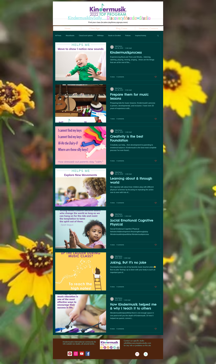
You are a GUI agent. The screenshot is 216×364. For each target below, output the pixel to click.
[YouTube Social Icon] (82, 353)
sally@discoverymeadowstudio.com (137, 343)
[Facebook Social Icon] (88, 353)
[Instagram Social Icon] (76, 353)
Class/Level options (86, 35)
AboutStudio (70, 35)
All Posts (58, 35)
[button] (158, 36)
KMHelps (100, 35)
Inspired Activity (140, 35)
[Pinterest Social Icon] (70, 353)
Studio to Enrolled (114, 35)
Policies (128, 35)
